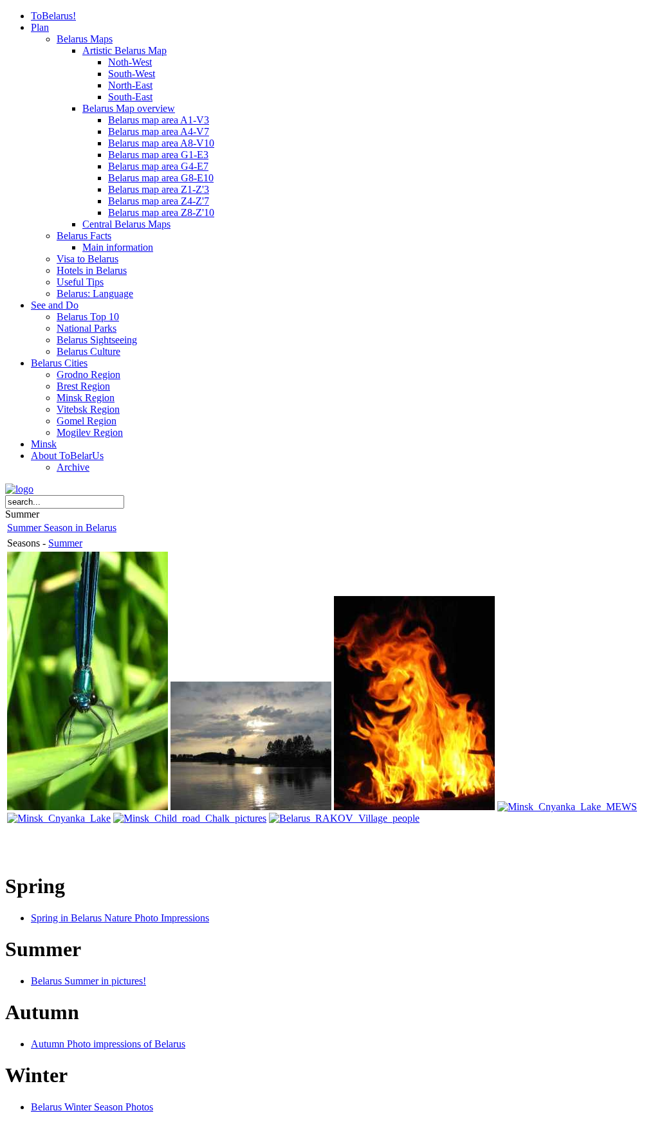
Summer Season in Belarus (61, 527)
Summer (65, 543)
